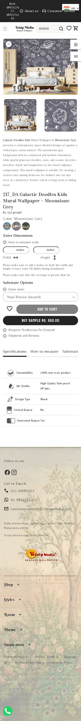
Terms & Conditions (54, 659)
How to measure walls (23, 242)
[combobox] (50, 28)
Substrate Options (18, 282)
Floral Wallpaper (37, 673)
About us (32, 11)
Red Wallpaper (52, 708)
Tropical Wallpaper (15, 673)
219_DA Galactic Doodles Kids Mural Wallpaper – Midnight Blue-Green (26, 226)
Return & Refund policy (25, 659)
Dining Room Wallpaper (18, 703)
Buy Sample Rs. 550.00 (40, 320)
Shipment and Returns (23, 335)
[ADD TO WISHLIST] (9, 309)
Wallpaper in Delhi (49, 683)
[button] (5, 28)
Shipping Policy (70, 659)
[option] (40, 67)
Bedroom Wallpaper (64, 698)
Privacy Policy (40, 659)
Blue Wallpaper (43, 703)
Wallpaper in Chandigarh (19, 693)
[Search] (61, 28)
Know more (16, 289)
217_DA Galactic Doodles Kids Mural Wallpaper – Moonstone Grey (16, 226)
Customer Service (61, 11)
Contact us (9, 659)
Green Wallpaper (63, 703)
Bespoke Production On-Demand (31, 330)
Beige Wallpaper (33, 708)
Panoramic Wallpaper (43, 678)
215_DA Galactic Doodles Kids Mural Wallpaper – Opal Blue (7, 226)
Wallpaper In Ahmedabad (36, 698)
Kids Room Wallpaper (17, 678)
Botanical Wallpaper (60, 673)
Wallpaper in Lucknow (29, 688)
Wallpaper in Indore (54, 688)
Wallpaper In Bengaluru (48, 693)
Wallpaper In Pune (26, 683)
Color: (23, 218)
